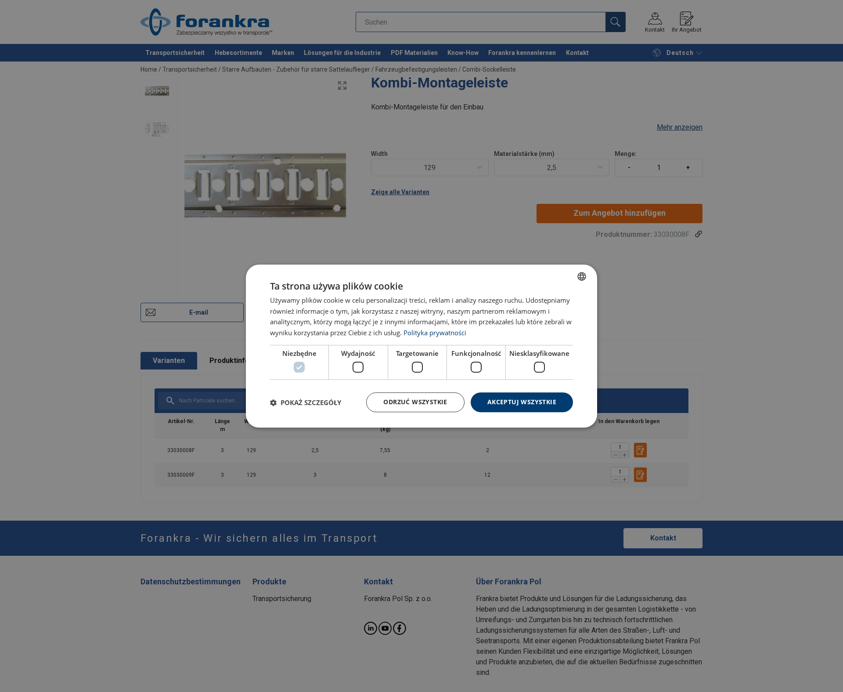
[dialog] (421, 346)
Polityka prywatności (434, 332)
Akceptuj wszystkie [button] (521, 402)
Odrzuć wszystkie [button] (415, 402)
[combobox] (581, 276)
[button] (305, 402)
